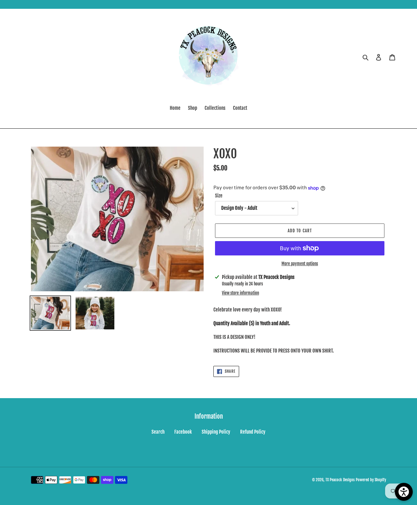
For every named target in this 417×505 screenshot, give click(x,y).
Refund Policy (253, 432)
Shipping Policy (216, 432)
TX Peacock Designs (340, 479)
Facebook (183, 432)
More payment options (299, 263)
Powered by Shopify (371, 479)
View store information (240, 293)
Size (219, 196)
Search (158, 432)
